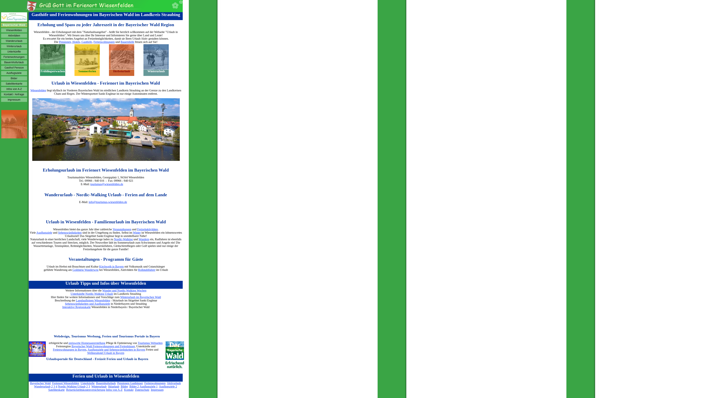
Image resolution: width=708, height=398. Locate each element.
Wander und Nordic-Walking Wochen (124, 290)
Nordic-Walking (123, 239)
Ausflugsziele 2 (168, 386)
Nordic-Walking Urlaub (72, 386)
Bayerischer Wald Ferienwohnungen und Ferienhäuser (103, 346)
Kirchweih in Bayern (111, 266)
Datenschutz (142, 389)
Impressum (157, 389)
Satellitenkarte (56, 389)
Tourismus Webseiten (150, 343)
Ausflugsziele (44, 232)
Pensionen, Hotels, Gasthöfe (75, 41)
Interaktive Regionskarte (76, 307)
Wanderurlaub (42, 386)
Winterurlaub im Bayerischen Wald (140, 297)
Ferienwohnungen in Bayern (69, 349)
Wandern (144, 239)
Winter (137, 232)
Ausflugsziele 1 (149, 386)
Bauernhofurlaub (106, 383)
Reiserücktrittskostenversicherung (85, 389)
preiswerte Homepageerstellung (87, 343)
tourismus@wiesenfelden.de (106, 184)
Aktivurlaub (174, 383)
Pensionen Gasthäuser (130, 383)
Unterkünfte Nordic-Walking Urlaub (92, 293)
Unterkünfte (88, 383)
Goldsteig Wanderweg (85, 269)
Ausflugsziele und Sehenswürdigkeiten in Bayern (116, 349)
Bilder (124, 386)
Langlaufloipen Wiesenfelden (93, 300)
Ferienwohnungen (104, 41)
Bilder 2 (134, 386)
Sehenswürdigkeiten (70, 232)
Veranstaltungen (122, 229)
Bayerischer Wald (40, 383)
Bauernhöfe (127, 41)
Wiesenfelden (38, 90)
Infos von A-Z (114, 389)
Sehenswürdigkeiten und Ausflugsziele (87, 303)
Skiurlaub (113, 386)
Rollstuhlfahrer (146, 269)
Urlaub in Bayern (114, 353)
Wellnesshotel (95, 353)
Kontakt (128, 389)
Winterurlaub (99, 386)
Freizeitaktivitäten (147, 229)
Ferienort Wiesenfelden (65, 383)
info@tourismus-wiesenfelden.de (108, 202)
